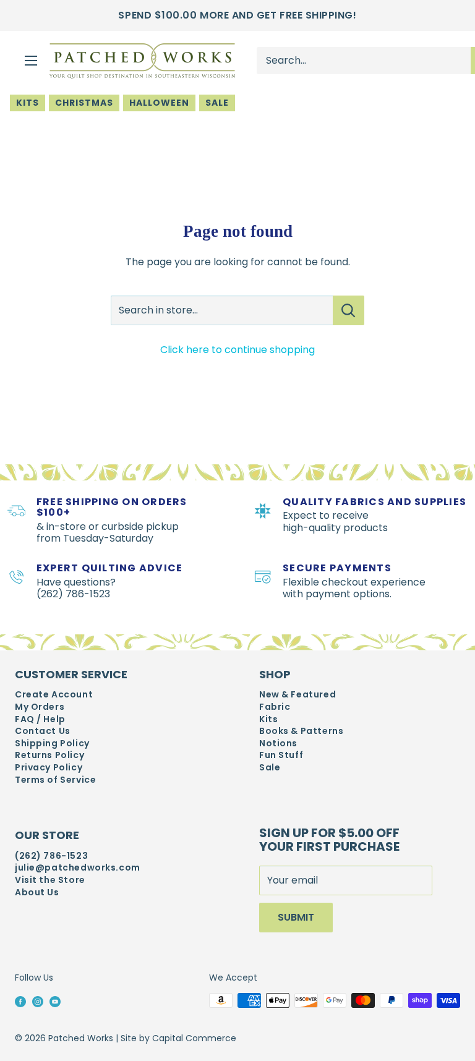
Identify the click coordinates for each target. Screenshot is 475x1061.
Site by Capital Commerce (178, 1038)
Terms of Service (55, 780)
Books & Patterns (301, 731)
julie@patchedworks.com (77, 868)
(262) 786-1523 (51, 856)
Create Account (54, 695)
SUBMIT (296, 917)
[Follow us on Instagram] (37, 1001)
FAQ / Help (40, 719)
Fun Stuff (281, 755)
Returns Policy (49, 755)
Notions (278, 743)
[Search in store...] (348, 310)
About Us (37, 892)
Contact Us (43, 731)
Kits (27, 102)
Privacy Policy (48, 767)
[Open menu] (31, 61)
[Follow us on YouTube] (55, 1001)
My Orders (39, 707)
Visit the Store (50, 880)
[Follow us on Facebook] (20, 1001)
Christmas (84, 102)
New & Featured (297, 695)
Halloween (159, 102)
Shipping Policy (52, 743)
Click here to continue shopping (237, 350)
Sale (217, 102)
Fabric (274, 707)
